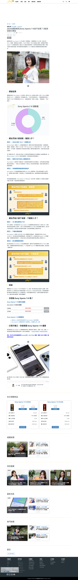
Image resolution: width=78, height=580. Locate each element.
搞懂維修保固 (31, 560)
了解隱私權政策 (13, 571)
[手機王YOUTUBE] (10, 574)
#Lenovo (10, 481)
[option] (22, 414)
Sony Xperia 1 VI (16, 41)
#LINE (9, 507)
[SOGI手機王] (10, 1)
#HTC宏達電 (43, 534)
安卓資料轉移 (31, 568)
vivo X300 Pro (20, 567)
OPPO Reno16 (20, 568)
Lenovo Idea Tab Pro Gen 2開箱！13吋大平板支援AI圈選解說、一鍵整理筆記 (17, 483)
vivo (8, 565)
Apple (8, 562)
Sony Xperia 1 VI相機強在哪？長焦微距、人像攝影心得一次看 (26, 322)
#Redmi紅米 (44, 499)
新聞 (21, 1)
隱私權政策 (42, 563)
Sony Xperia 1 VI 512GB (55, 402)
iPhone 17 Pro (20, 562)
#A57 (60, 481)
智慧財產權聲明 (42, 565)
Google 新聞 (25, 335)
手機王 (9, 23)
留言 (14, 35)
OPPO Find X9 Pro (21, 570)
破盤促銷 (39, 1)
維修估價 (33, 1)
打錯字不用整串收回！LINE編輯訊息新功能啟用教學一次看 (17, 510)
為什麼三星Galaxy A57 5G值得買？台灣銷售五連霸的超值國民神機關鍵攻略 (60, 483)
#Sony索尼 (14, 26)
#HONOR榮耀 (32, 481)
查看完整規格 (22, 427)
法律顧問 (62, 560)
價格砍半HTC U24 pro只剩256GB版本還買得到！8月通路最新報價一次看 (42, 537)
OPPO (8, 563)
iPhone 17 (19, 560)
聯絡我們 (41, 562)
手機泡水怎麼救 (31, 563)
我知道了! (6, 571)
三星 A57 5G (20, 565)
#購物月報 (38, 506)
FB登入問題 (42, 567)
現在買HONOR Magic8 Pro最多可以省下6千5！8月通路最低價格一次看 (42, 509)
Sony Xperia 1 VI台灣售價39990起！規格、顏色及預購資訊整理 (42, 453)
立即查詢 (33, 409)
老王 (14, 32)
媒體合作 (62, 562)
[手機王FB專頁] (7, 574)
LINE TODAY (32, 335)
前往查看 (46, 308)
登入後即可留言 (11, 553)
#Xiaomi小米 (38, 499)
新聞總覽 (13, 23)
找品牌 (16, 1)
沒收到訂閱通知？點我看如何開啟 (39, 331)
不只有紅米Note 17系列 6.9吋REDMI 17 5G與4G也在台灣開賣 (42, 501)
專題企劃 (9, 26)
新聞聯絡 (52, 563)
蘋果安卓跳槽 (31, 567)
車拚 (29, 1)
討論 (25, 1)
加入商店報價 (52, 562)
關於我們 (41, 560)
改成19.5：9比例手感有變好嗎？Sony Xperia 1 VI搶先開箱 (25, 320)
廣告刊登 (52, 560)
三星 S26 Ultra (20, 563)
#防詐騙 (9, 535)
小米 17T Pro (20, 572)
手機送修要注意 (31, 562)
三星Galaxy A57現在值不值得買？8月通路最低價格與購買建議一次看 (42, 529)
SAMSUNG (9, 560)
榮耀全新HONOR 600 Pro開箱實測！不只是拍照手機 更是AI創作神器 (38, 483)
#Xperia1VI (19, 26)
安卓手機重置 (31, 565)
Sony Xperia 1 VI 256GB (23, 402)
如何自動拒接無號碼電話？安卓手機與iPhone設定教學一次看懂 (16, 538)
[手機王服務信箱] (14, 574)
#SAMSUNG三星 (55, 481)
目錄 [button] (9, 37)
